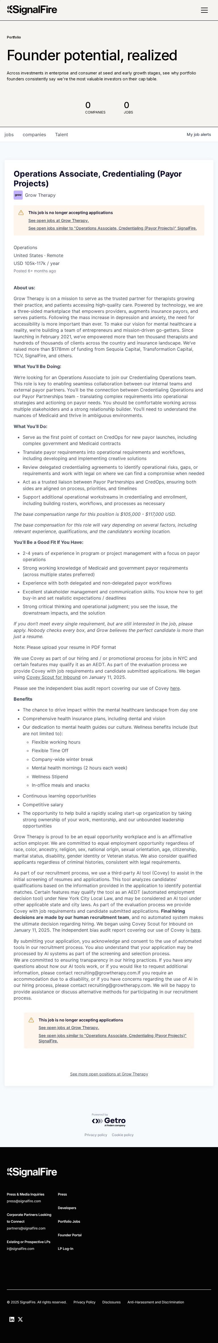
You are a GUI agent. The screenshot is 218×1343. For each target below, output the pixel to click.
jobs (9, 134)
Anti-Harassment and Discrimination (155, 1302)
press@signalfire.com (24, 1201)
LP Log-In (65, 1248)
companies (34, 134)
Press (62, 1194)
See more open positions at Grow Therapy (109, 1074)
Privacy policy (96, 1135)
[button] (204, 10)
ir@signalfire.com (20, 1248)
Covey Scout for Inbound (53, 677)
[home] (32, 10)
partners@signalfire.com (26, 1228)
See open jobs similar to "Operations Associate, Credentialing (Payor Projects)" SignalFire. (112, 228)
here (175, 688)
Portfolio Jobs (69, 1221)
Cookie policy (123, 1135)
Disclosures (111, 1302)
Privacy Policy (84, 1302)
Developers (67, 1208)
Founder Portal (69, 1235)
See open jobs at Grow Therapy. (58, 220)
